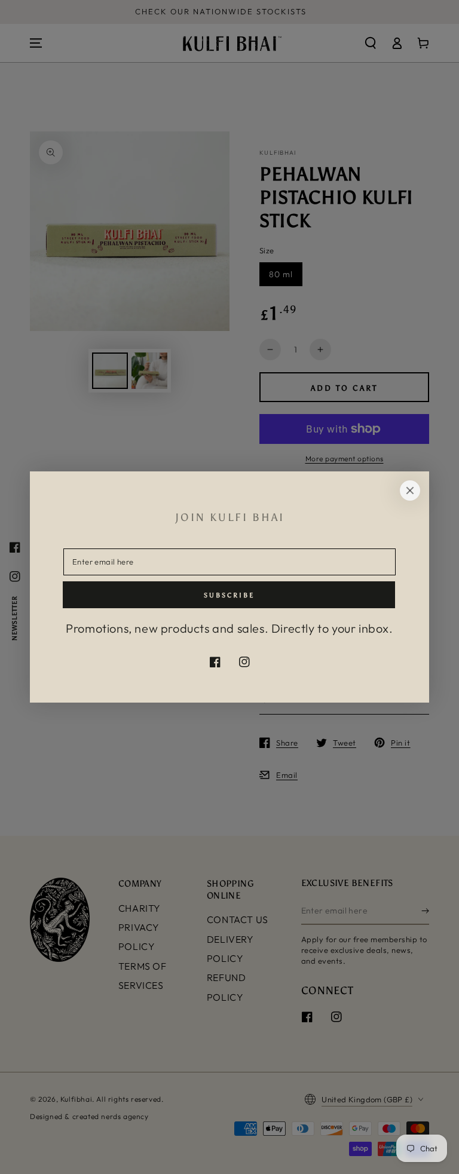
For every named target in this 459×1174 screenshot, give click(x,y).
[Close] (410, 490)
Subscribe (229, 595)
